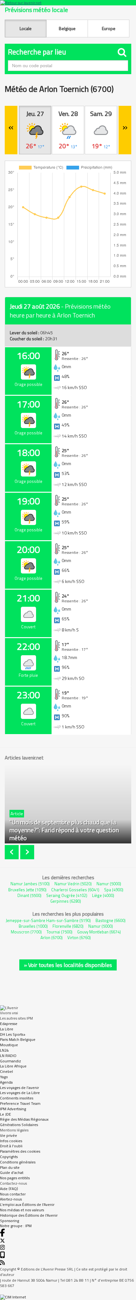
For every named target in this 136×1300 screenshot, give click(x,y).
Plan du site (10, 1167)
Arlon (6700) (51, 937)
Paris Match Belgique (17, 1039)
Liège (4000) (103, 895)
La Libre (6, 1029)
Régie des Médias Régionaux (24, 1119)
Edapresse (8, 1024)
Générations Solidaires (19, 1125)
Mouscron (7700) (26, 932)
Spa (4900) (113, 890)
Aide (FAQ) (9, 1189)
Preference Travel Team (20, 1103)
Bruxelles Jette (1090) (27, 890)
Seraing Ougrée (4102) (66, 895)
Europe (108, 28)
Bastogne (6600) (111, 920)
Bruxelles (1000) (33, 926)
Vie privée (8, 1135)
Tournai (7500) (59, 932)
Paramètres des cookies (20, 1151)
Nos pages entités (15, 1178)
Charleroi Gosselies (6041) (75, 890)
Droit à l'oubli (11, 1146)
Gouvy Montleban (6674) (99, 932)
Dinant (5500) (29, 895)
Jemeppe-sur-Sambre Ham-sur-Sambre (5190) (48, 920)
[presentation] (12, 852)
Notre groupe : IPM (16, 1226)
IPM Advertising (13, 1109)
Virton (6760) (79, 937)
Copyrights (9, 1157)
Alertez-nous (11, 1199)
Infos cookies (11, 1141)
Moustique (9, 1045)
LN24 (4, 1050)
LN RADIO (8, 1056)
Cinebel (6, 1071)
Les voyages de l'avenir (19, 1088)
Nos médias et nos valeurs (22, 1210)
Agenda (6, 1082)
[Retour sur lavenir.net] (68, 2)
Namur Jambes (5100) (30, 884)
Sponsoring (9, 1221)
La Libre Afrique (13, 1066)
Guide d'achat (11, 1172)
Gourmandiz (10, 1061)
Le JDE (5, 1114)
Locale (26, 28)
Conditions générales (17, 1162)
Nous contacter (13, 1194)
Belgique (67, 28)
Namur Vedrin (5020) (73, 884)
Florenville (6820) (68, 926)
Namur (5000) (108, 884)
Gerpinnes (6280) (65, 901)
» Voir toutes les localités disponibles (68, 965)
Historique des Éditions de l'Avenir (29, 1215)
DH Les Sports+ (13, 1034)
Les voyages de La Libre (20, 1093)
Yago (4, 1077)
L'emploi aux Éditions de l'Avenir (27, 1204)
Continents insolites (16, 1098)
